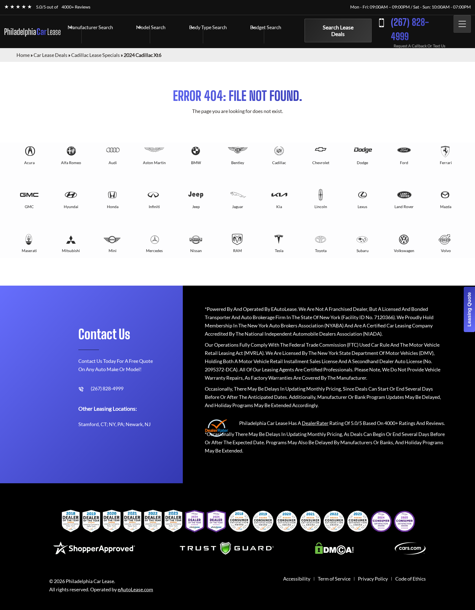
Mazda (445, 206)
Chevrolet (320, 162)
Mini (113, 250)
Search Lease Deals (338, 30)
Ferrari (446, 162)
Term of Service (334, 579)
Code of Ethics (410, 579)
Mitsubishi (71, 250)
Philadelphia (32, 32)
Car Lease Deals (50, 55)
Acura (29, 162)
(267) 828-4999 (410, 29)
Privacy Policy (373, 579)
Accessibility (296, 579)
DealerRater (315, 423)
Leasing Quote (469, 309)
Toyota (321, 250)
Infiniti (154, 206)
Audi (113, 162)
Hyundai (71, 206)
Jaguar (237, 206)
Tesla (279, 250)
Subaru (363, 250)
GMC (29, 206)
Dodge (362, 162)
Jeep (196, 206)
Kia (279, 206)
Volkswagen (404, 250)
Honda (112, 206)
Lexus (362, 206)
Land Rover (404, 206)
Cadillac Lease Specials (95, 55)
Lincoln (320, 206)
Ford (404, 162)
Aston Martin (154, 162)
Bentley (237, 162)
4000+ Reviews (76, 6)
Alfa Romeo (71, 162)
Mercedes (154, 250)
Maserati (29, 250)
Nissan (196, 250)
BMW (196, 162)
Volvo (446, 250)
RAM (237, 250)
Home (23, 55)
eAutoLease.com (135, 589)
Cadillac (279, 162)
